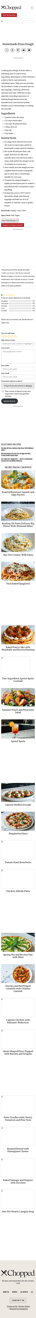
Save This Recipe (9, 220)
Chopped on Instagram (18, 1309)
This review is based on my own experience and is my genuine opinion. (18, 393)
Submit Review (9, 401)
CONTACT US (18, 1300)
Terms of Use (12, 1306)
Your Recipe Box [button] (9, 15)
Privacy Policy (24, 1306)
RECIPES (14, 1292)
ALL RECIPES (24, 1292)
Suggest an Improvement (12, 225)
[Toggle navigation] (32, 8)
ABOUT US (6, 1292)
